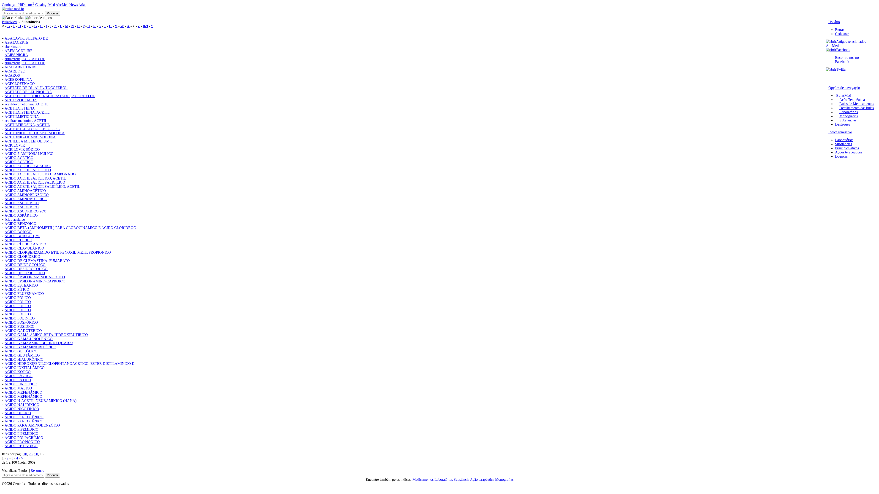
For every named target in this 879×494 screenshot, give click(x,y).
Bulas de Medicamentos (856, 104)
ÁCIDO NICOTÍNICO (22, 409)
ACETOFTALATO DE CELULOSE (32, 129)
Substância (461, 479)
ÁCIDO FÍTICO (17, 289)
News (73, 5)
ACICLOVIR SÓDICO (22, 149)
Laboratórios (848, 112)
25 (31, 454)
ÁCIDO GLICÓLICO (21, 351)
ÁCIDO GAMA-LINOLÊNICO (29, 339)
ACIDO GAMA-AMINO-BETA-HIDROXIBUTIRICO (46, 335)
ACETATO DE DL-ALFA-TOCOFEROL (36, 88)
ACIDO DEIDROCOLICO (25, 265)
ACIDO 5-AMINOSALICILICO (29, 154)
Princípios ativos (847, 148)
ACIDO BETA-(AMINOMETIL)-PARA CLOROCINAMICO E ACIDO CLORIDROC (70, 228)
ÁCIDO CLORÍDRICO (22, 256)
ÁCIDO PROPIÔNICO (22, 442)
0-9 (145, 26)
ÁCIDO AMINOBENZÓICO (27, 195)
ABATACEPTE (16, 42)
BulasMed (9, 22)
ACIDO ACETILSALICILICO (28, 170)
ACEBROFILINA (18, 79)
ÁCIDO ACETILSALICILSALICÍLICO (35, 182)
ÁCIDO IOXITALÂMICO (25, 368)
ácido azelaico (15, 219)
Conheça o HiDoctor (18, 5)
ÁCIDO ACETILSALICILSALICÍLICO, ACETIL (42, 186)
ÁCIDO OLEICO (18, 413)
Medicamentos (423, 479)
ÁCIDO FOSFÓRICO (21, 322)
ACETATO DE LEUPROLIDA (28, 92)
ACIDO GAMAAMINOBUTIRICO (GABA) (39, 343)
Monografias (848, 116)
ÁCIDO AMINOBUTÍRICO (26, 199)
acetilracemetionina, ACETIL (26, 121)
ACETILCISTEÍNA (20, 108)
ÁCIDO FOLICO (18, 306)
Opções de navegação (844, 88)
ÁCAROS (12, 75)
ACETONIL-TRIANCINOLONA (30, 137)
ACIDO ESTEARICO (21, 285)
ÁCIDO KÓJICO (18, 372)
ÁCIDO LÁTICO (18, 380)
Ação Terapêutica (852, 100)
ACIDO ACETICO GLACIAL (28, 166)
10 (25, 454)
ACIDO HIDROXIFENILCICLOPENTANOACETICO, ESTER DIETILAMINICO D (70, 363)
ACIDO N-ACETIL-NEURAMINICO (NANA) (40, 401)
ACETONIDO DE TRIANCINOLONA (35, 133)
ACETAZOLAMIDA (21, 100)
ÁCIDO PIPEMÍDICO (21, 433)
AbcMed (62, 5)
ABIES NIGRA (16, 55)
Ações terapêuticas (848, 152)
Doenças (841, 156)
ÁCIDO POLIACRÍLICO (24, 438)
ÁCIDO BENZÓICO (20, 224)
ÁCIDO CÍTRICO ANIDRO (26, 244)
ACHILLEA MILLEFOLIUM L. (29, 141)
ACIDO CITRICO (18, 240)
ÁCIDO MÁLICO (18, 388)
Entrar (839, 30)
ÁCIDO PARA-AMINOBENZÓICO (32, 425)
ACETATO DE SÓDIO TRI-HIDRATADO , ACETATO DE (50, 96)
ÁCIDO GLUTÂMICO (22, 355)
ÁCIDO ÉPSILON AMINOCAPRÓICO (35, 277)
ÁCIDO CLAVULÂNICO (24, 248)
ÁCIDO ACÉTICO (19, 162)
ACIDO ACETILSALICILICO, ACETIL (35, 178)
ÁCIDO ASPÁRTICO (21, 215)
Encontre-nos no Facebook (847, 60)
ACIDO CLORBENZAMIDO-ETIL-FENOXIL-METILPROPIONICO (58, 252)
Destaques (842, 124)
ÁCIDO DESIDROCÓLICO (26, 269)
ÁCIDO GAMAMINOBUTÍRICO (30, 347)
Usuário (834, 22)
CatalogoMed (45, 5)
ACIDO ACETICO (19, 158)
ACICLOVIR (15, 145)
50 (36, 454)
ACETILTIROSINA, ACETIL (27, 125)
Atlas (82, 5)
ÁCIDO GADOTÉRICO (23, 331)
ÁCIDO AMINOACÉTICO (25, 191)
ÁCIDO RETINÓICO (21, 446)
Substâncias (847, 120)
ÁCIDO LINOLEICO (21, 384)
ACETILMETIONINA (22, 116)
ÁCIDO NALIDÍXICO (22, 405)
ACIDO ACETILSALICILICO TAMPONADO (40, 174)
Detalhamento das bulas (856, 108)
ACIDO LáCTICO (19, 376)
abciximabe (13, 46)
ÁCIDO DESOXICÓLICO (25, 273)
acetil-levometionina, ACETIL (27, 104)
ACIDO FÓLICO (18, 302)
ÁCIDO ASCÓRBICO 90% (25, 211)
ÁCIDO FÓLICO (18, 298)
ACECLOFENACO (20, 84)
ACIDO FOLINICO (20, 318)
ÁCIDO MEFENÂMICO (23, 392)
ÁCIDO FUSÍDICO (20, 326)
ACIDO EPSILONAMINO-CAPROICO (35, 281)
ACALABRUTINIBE (21, 67)
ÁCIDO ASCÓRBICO (22, 203)
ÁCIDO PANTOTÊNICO (24, 417)
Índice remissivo (840, 132)
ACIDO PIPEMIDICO (21, 429)
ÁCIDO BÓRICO (18, 232)
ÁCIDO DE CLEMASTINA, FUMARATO (37, 261)
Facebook (843, 50)
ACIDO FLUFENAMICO (24, 293)
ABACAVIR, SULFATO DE (26, 38)
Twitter (841, 69)
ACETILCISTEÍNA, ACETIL (27, 112)
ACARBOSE (15, 71)
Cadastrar (842, 34)
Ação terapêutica (482, 479)
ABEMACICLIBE (19, 51)
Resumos (37, 471)
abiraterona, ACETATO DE (25, 59)
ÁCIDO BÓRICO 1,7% (22, 236)
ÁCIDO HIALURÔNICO (24, 359)
